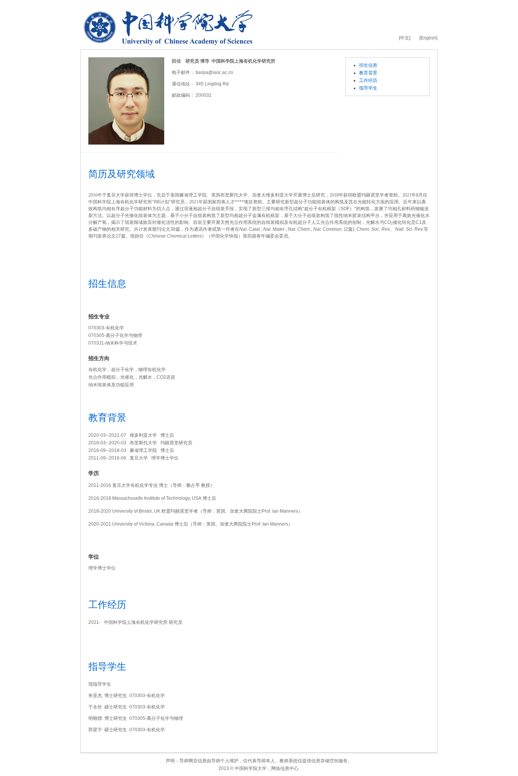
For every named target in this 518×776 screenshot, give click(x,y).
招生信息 (368, 65)
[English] (428, 38)
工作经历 (368, 80)
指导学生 (368, 88)
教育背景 (368, 73)
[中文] (404, 38)
